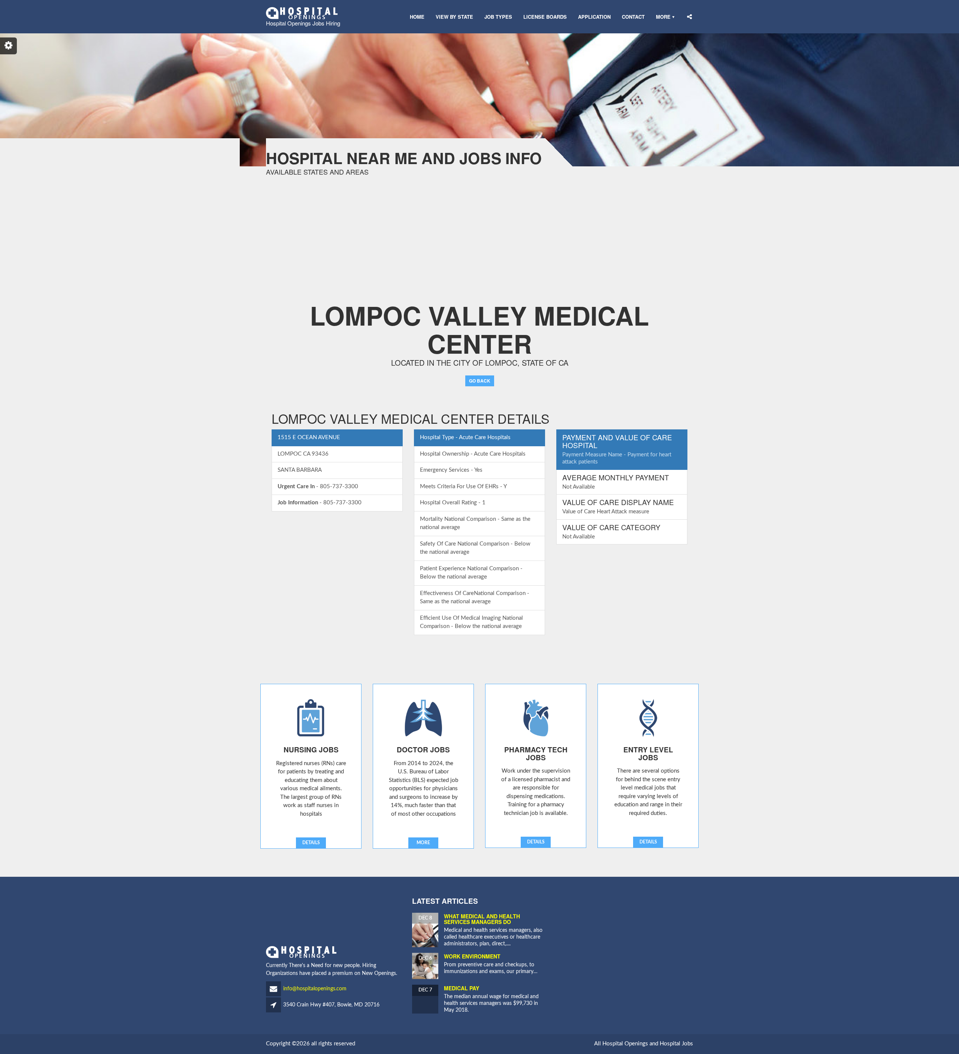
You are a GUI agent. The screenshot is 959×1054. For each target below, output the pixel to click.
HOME (417, 16)
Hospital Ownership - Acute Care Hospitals (473, 454)
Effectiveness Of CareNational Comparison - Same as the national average (474, 598)
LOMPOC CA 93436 (303, 454)
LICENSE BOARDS (545, 16)
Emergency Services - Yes (451, 470)
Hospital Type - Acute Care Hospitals (465, 437)
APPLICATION (594, 16)
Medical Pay (461, 988)
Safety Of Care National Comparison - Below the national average (475, 548)
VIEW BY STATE (454, 16)
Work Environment (472, 956)
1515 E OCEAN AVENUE (309, 437)
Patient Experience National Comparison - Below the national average (471, 573)
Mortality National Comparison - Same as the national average (475, 523)
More (663, 16)
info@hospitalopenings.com (315, 988)
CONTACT (633, 16)
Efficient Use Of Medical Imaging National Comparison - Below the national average (471, 622)
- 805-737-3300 (318, 486)
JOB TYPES (498, 16)
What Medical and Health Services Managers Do (482, 918)
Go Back (479, 380)
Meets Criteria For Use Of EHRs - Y (463, 486)
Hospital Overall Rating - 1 (452, 502)
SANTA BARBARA (300, 470)
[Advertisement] (225, 228)
